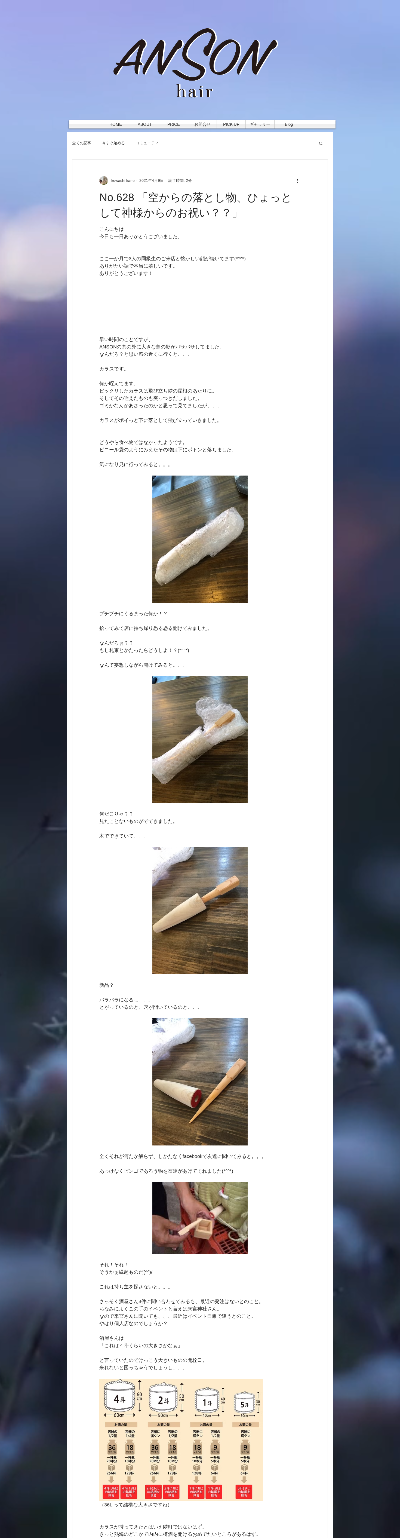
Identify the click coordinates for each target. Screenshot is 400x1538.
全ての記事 (81, 143)
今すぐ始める (113, 143)
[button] (321, 143)
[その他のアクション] (297, 180)
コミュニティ (147, 143)
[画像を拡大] (200, 539)
